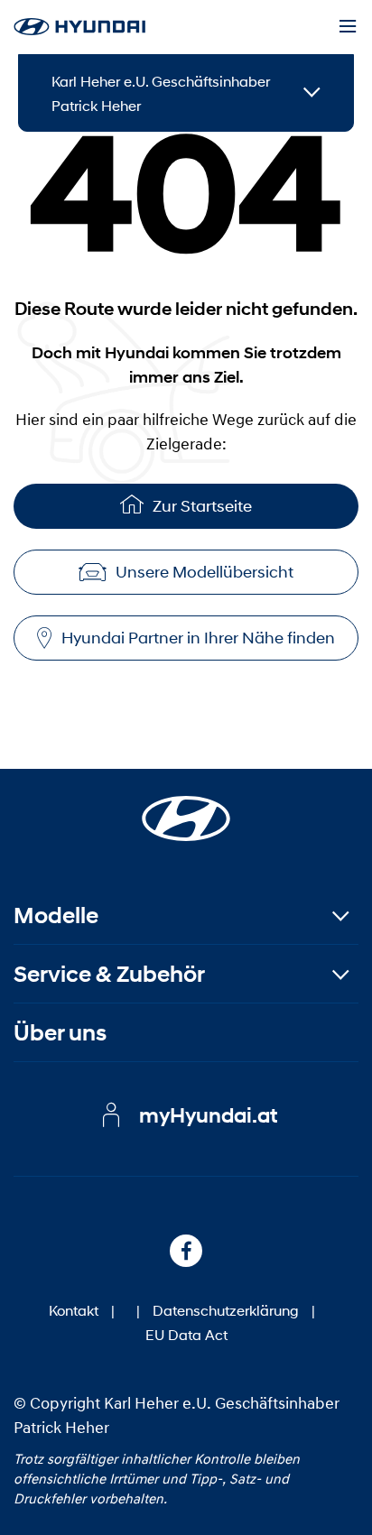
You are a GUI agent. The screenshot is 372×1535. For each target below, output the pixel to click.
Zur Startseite (202, 506)
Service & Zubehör (109, 974)
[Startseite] (186, 808)
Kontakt (73, 1309)
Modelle (56, 915)
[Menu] (347, 27)
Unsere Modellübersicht (204, 572)
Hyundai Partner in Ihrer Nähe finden (198, 638)
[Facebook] (186, 1251)
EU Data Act (186, 1334)
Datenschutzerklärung (226, 1309)
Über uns (60, 1033)
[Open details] (312, 93)
